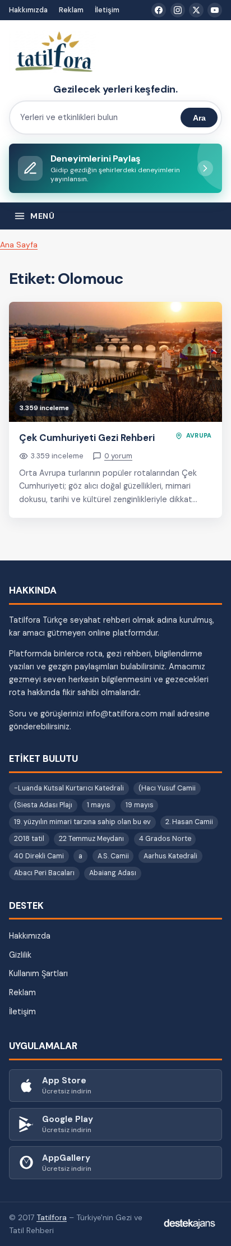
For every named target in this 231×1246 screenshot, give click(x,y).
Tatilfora (51, 1217)
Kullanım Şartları (38, 973)
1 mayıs (98, 805)
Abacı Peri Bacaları (44, 872)
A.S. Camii (113, 856)
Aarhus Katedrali (170, 856)
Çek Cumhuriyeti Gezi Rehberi (87, 437)
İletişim (107, 10)
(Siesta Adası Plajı (43, 805)
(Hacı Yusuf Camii (167, 788)
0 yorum (118, 456)
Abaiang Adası (112, 872)
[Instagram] (177, 10)
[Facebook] (158, 10)
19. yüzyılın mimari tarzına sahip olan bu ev (82, 821)
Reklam (71, 10)
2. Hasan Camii (189, 821)
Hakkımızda (28, 10)
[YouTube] (214, 10)
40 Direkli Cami (39, 856)
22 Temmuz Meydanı (91, 838)
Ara (199, 117)
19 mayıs (140, 805)
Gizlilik (20, 955)
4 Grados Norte (165, 838)
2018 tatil (29, 838)
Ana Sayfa (19, 245)
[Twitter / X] (196, 10)
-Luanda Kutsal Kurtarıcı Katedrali (69, 788)
